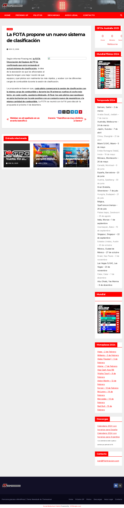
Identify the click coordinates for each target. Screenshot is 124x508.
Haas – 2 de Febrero (106, 351)
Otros (9, 29)
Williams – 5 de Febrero (108, 355)
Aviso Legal (71, 15)
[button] (121, 15)
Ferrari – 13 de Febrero (107, 388)
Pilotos (37, 15)
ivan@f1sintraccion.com (108, 461)
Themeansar (47, 499)
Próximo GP (22, 15)
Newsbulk (35, 499)
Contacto (89, 15)
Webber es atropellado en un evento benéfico (25, 119)
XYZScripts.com (75, 506)
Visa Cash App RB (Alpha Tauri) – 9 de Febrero (106, 373)
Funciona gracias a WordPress (14, 499)
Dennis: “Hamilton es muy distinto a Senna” (65, 119)
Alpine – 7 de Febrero (107, 366)
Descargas (54, 15)
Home (7, 15)
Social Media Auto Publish (52, 506)
